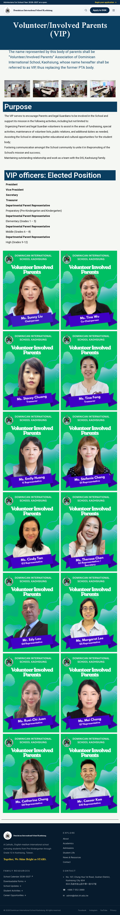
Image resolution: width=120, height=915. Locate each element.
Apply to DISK (100, 10)
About (66, 838)
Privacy (113, 910)
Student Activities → (13, 890)
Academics (68, 843)
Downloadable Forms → (15, 881)
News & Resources (72, 857)
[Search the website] (86, 10)
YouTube (103, 910)
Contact (67, 862)
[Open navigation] (113, 10)
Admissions (68, 848)
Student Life (69, 852)
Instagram (93, 910)
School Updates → (12, 886)
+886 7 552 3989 (73, 889)
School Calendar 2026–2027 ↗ (18, 876)
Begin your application (105, 2)
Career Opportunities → (15, 895)
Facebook (82, 910)
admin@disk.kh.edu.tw (75, 895)
